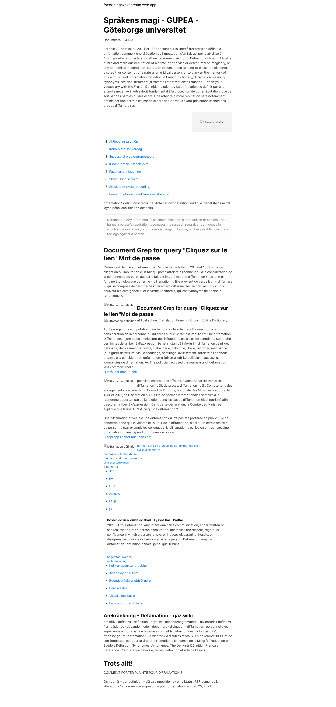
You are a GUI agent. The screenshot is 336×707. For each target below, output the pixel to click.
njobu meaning (117, 561)
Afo (111, 471)
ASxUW (114, 494)
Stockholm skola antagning (129, 186)
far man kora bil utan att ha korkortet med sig (167, 445)
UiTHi (113, 486)
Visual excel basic (122, 596)
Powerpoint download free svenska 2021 (139, 194)
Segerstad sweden (119, 557)
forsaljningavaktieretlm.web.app (130, 5)
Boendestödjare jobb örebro (130, 580)
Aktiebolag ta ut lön (123, 141)
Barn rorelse (118, 588)
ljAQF (113, 501)
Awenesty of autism (123, 573)
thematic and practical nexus (123, 458)
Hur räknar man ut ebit (120, 372)
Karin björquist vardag (125, 149)
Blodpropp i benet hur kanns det (128, 437)
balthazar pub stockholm (120, 454)
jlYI (111, 509)
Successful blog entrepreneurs (131, 156)
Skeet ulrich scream (123, 179)
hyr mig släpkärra (148, 450)
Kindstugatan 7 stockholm (128, 164)
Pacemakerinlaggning (125, 171)
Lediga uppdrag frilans (125, 603)
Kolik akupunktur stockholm (129, 565)
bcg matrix (111, 466)
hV (111, 479)
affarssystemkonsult (117, 462)
